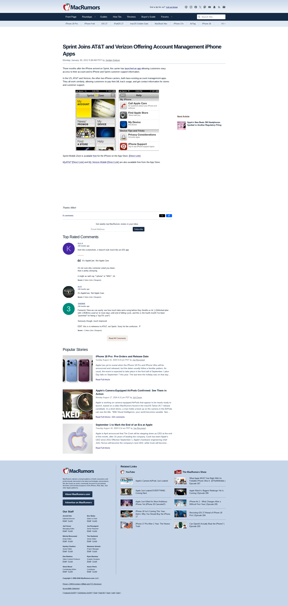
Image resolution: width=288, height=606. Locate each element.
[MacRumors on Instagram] (190, 7)
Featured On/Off (70, 593)
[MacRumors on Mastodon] (204, 7)
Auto (108, 593)
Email (65, 521)
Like (91, 280)
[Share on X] (162, 215)
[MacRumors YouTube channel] (209, 7)
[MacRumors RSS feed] (219, 7)
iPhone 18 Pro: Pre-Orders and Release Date (122, 356)
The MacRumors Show (194, 472)
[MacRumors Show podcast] (186, 7)
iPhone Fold (89, 24)
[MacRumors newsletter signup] (223, 7)
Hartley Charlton (69, 546)
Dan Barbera (67, 556)
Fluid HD (102, 593)
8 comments (68, 215)
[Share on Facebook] (169, 215)
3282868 (81, 304)
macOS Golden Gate (139, 24)
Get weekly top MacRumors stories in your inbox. (117, 224)
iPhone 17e (178, 24)
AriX (80, 287)
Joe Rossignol (138, 360)
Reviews (131, 16)
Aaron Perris (92, 567)
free (95, 156)
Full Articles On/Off (85, 593)
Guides (103, 16)
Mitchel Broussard (70, 536)
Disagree (97, 280)
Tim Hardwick (92, 536)
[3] (69, 314)
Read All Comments (117, 338)
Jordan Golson (112, 60)
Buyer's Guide (148, 16)
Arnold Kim (67, 516)
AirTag (193, 24)
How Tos (117, 16)
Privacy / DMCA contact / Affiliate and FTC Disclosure (82, 584)
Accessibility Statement (71, 588)
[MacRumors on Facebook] (195, 7)
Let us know (172, 7)
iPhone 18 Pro (72, 24)
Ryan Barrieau (92, 556)
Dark (118, 593)
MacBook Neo (161, 24)
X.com (70, 521)
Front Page (71, 16)
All (223, 24)
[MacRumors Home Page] (81, 7)
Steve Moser (67, 567)
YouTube (130, 472)
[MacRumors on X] (200, 7)
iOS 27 (104, 24)
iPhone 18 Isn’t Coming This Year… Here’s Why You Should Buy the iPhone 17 (153, 514)
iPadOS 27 (118, 24)
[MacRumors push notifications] (214, 7)
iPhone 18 (206, 24)
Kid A (80, 243)
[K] (69, 254)
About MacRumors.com (77, 494)
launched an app (133, 68)
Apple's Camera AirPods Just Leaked (152, 481)
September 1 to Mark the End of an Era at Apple (124, 424)
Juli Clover (137, 397)
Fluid (95, 593)
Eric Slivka (91, 516)
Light (113, 593)
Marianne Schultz (94, 546)
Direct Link (134, 156)
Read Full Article (103, 379)
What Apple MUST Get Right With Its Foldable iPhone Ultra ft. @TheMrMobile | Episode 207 (207, 481)
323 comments (118, 417)
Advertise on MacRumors (78, 502)
